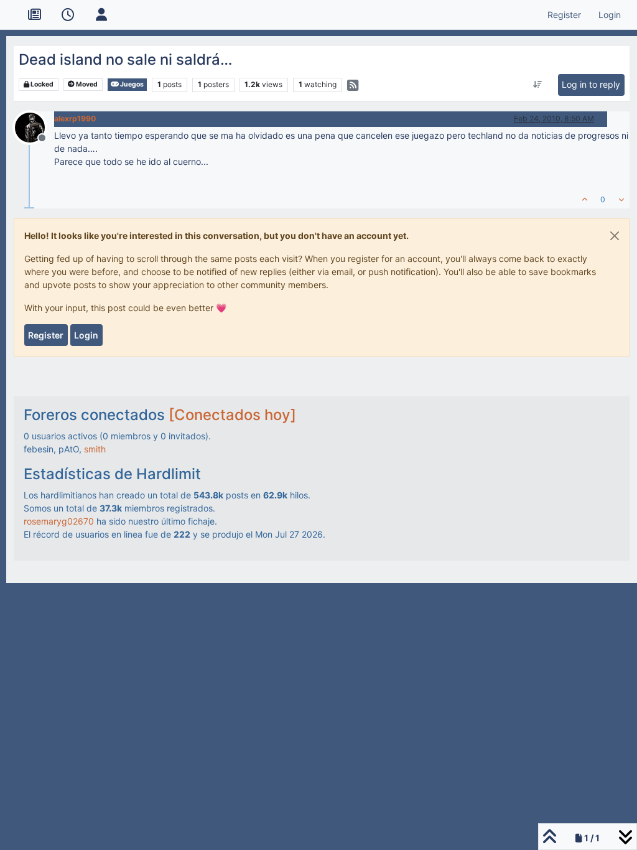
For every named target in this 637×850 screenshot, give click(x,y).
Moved (86, 84)
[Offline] (34, 126)
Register (45, 335)
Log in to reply (591, 84)
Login (86, 335)
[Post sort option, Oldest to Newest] (538, 84)
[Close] (614, 236)
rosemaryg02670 (59, 521)
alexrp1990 (75, 118)
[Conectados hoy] (232, 415)
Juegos (131, 84)
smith (95, 449)
